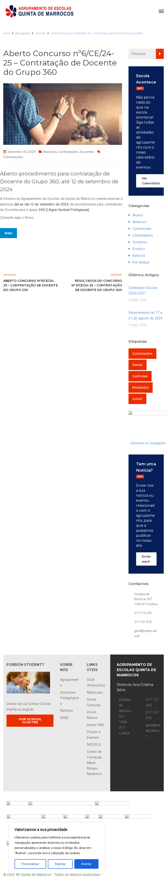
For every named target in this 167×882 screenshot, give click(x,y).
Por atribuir (140, 262)
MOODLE (94, 744)
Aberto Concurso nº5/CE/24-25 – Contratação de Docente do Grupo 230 (30, 285)
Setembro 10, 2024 (21, 152)
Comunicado (141, 229)
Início (6, 33)
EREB (64, 718)
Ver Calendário (151, 180)
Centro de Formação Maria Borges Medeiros (94, 763)
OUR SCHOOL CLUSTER (30, 720)
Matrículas (95, 692)
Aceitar (86, 864)
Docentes (87, 152)
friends (137, 365)
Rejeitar (60, 864)
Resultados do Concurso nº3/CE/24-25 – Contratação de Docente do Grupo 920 (97, 285)
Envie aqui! (146, 559)
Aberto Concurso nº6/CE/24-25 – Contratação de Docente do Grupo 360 (97, 33)
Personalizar (30, 864)
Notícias (40, 33)
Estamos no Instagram (147, 443)
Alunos (137, 215)
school (137, 399)
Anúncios (50, 152)
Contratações (68, 152)
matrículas (140, 376)
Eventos (138, 249)
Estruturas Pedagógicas (69, 698)
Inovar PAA (95, 725)
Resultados (140, 387)
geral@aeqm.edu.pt (153, 730)
